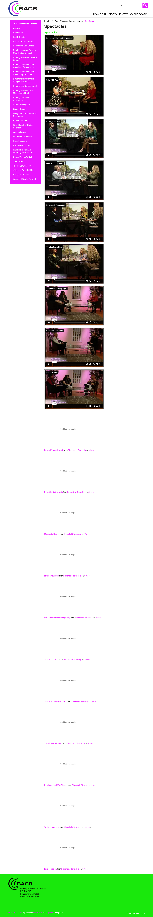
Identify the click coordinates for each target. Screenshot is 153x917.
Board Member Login (136, 913)
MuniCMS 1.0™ (15, 913)
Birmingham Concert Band (25, 86)
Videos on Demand (67, 21)
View (56, 21)
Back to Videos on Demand (25, 23)
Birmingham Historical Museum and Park (23, 91)
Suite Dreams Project (53, 743)
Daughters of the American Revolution (25, 114)
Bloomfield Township (77, 450)
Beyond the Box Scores (23, 46)
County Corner (19, 109)
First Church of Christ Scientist (23, 126)
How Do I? (99, 14)
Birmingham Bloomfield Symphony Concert (23, 80)
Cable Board (138, 14)
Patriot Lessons (20, 141)
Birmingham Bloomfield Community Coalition (23, 73)
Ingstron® (50, 913)
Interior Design (50, 869)
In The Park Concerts (22, 137)
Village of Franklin (21, 174)
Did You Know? (118, 14)
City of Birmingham (21, 105)
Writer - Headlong (51, 827)
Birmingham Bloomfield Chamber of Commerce (23, 65)
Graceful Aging (19, 132)
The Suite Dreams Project (55, 701)
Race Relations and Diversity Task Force (22, 151)
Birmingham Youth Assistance (21, 98)
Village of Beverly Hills (23, 170)
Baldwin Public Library (23, 41)
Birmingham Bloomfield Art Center (25, 58)
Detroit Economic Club (53, 450)
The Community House (23, 166)
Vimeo (91, 450)
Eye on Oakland (20, 120)
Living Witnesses (51, 576)
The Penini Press (51, 660)
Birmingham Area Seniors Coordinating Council (24, 51)
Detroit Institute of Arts (53, 492)
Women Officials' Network (24, 179)
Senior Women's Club (22, 157)
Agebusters (18, 32)
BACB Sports (19, 37)
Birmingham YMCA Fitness (55, 785)
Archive (16, 28)
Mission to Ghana (51, 534)
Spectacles (18, 161)
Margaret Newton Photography (57, 618)
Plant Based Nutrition (22, 145)
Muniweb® (37, 913)
